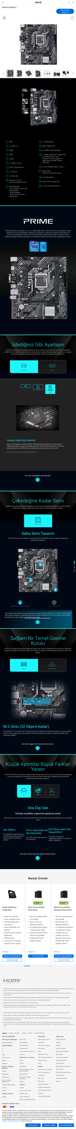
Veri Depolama (24, 1045)
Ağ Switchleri (23, 1074)
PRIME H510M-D (9, 7)
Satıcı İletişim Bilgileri (44, 1096)
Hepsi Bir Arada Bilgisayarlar (6, 1081)
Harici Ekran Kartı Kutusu (27, 1051)
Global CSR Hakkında (62, 1051)
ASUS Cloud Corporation (63, 1066)
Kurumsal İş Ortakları (62, 1057)
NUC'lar (4, 1088)
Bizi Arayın (41, 1081)
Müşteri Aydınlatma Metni (63, 1072)
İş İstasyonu (5, 1077)
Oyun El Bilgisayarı (7, 1043)
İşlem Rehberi (60, 1075)
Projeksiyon (5, 1074)
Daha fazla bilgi (12, 960)
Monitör (4, 1071)
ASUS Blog (41, 1048)
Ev (2, 1049)
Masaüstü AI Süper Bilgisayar (25, 1078)
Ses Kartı (22, 1054)
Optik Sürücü (23, 1048)
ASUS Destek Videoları (44, 1090)
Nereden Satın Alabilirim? (65, 11)
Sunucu (22, 1081)
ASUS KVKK (59, 1069)
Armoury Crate (42, 1060)
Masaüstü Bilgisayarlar (8, 1085)
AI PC (39, 1051)
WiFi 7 (21, 1060)
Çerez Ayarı (33, 1125)
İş (2, 1052)
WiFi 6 (21, 1063)
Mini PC (4, 1091)
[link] (38, 2)
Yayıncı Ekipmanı (24, 1096)
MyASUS (40, 1093)
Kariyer (58, 1081)
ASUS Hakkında (60, 1039)
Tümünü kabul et (66, 1125)
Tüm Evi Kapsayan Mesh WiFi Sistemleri (27, 1070)
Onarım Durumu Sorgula (45, 1069)
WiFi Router (23, 1066)
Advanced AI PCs (43, 1054)
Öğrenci (4, 1061)
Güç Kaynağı (23, 1042)
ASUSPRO (41, 1042)
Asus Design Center (43, 1039)
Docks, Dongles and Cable (27, 1099)
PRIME (30, 1033)
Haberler (58, 1042)
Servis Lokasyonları (43, 1072)
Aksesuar (4, 1063)
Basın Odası (59, 1054)
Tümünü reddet (49, 1125)
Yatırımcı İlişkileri (61, 1048)
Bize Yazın (41, 1078)
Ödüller (58, 1045)
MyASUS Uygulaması (44, 1087)
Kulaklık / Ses (23, 1094)
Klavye (22, 1088)
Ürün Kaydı (41, 1075)
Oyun (3, 1055)
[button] (3, 2)
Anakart (4, 1097)
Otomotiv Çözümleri (44, 1045)
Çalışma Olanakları (61, 1078)
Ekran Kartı (23, 1039)
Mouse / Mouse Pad (25, 1091)
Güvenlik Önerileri (43, 1084)
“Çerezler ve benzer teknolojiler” (11, 1121)
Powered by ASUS (61, 1060)
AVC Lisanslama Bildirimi (45, 1057)
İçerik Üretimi (6, 1058)
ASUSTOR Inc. (60, 1063)
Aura (39, 1063)
